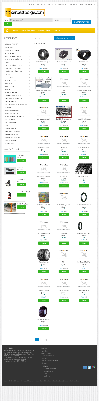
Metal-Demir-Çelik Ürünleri (16, 104)
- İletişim (43, 363)
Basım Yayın (9, 47)
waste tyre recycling (43, 176)
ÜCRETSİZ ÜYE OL (81, 22)
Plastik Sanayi (10, 119)
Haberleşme (10, 86)
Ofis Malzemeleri (11, 110)
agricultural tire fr (83, 176)
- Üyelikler (44, 351)
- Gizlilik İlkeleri (48, 371)
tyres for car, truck (43, 148)
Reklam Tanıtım (11, 122)
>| (46, 340)
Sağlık (7, 125)
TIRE (63, 262)
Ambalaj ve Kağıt (11, 44)
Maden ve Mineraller (13, 98)
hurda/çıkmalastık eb (84, 119)
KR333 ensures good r (43, 62)
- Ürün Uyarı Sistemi (47, 356)
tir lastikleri (63, 176)
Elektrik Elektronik (13, 68)
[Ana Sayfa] (7, 30)
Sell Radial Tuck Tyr (83, 262)
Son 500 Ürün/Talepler (28, 30)
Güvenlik (8, 83)
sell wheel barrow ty (43, 319)
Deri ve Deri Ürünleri (13, 59)
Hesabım (61, 4)
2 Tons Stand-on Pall (22, 181)
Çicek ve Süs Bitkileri (13, 56)
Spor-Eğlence (10, 128)
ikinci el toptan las (84, 148)
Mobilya (8, 107)
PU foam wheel (44, 290)
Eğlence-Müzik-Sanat (13, 65)
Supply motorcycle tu (84, 205)
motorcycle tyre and (43, 205)
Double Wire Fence (23, 204)
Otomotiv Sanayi (11, 113)
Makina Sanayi (10, 101)
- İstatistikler (47, 376)
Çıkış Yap (72, 4)
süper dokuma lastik (43, 119)
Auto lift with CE (84, 290)
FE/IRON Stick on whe (84, 90)
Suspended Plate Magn (43, 90)
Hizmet (7, 89)
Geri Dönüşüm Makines (63, 119)
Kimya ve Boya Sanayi (13, 95)
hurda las (64, 233)
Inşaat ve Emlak (11, 92)
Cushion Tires (83, 62)
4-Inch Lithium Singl (23, 192)
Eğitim (7, 62)
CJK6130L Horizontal (20, 168)
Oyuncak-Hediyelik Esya (14, 116)
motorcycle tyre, (64, 290)
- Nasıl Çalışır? (46, 353)
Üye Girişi (50, 4)
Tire (64, 90)
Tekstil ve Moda (11, 141)
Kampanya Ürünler (44, 30)
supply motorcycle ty (84, 233)
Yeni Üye (39, 4)
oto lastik (64, 148)
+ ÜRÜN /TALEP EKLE (64, 38)
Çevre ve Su (9, 53)
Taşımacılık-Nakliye (12, 137)
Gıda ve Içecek (10, 80)
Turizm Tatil (9, 144)
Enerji (7, 74)
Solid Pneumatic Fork (64, 62)
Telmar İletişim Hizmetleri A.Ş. (44, 381)
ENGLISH (57, 30)
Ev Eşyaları (9, 77)
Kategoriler (14, 30)
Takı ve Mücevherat (12, 131)
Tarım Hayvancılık (12, 134)
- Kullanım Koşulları (49, 369)
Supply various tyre (43, 233)
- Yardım (43, 358)
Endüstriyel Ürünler (13, 71)
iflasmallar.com (44, 262)
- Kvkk (45, 373)
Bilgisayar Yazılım (12, 50)
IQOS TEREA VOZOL (21, 156)
